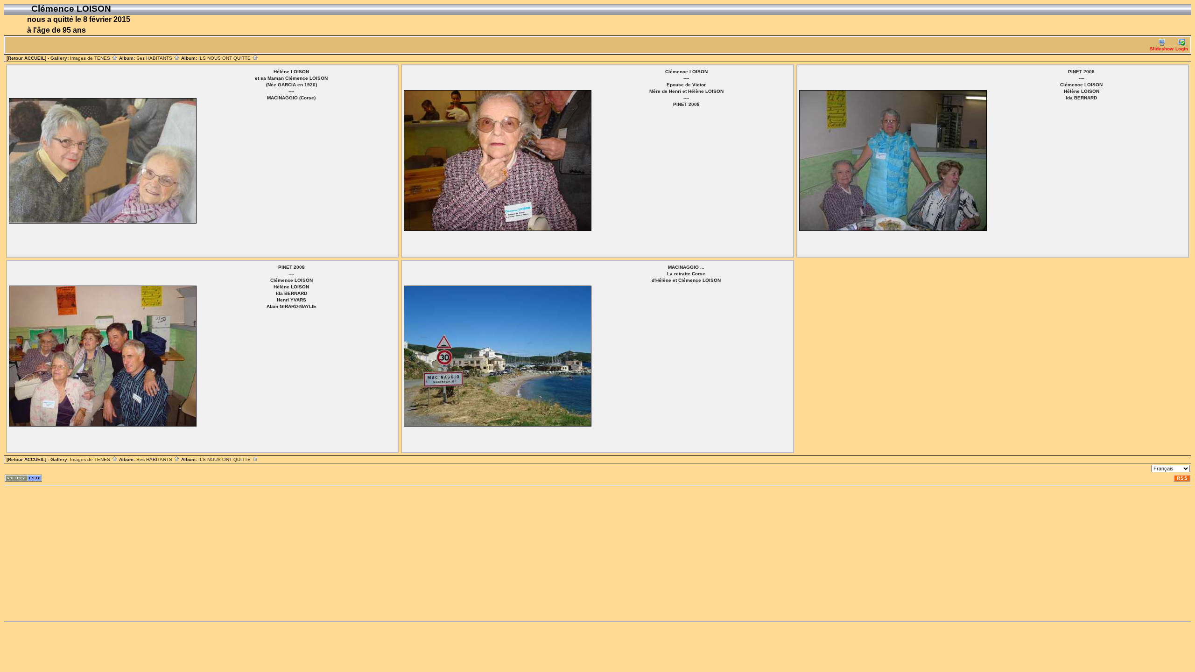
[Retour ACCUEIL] (26, 58)
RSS (1182, 478)
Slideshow (1162, 48)
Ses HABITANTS (155, 58)
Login (1181, 48)
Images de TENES (91, 58)
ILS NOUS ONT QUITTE (225, 58)
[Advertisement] (284, 553)
